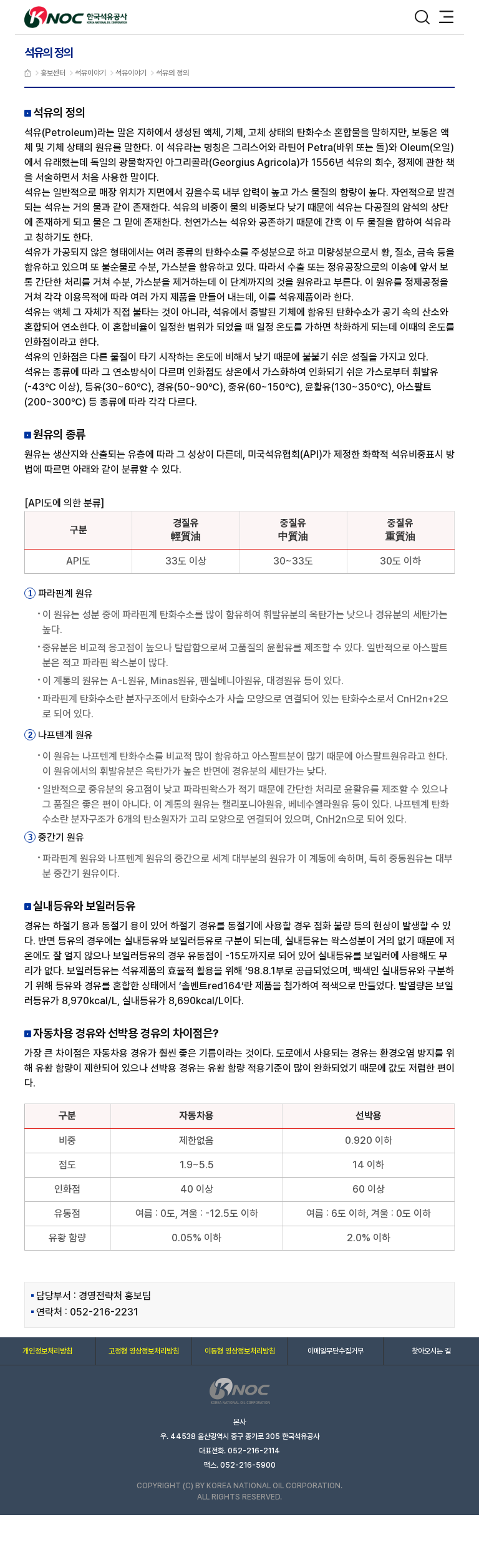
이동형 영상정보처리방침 (240, 1351)
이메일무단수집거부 (335, 1351)
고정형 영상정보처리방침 (144, 1351)
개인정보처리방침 (47, 1351)
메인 (27, 73)
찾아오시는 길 (431, 1351)
